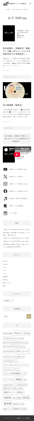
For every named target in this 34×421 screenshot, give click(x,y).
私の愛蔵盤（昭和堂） (13, 105)
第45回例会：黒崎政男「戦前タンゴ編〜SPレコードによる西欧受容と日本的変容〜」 (16, 51)
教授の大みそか (7, 388)
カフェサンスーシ (12, 365)
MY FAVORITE (9, 351)
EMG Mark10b (6, 346)
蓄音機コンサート (7, 409)
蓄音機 (7, 403)
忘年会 (25, 385)
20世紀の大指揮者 (7, 333)
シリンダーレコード (9, 369)
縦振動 (19, 398)
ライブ (5, 270)
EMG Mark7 (6, 343)
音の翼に (24, 409)
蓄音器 (26, 397)
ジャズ (17, 369)
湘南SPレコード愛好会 (13, 392)
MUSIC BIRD (22, 346)
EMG (22, 338)
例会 (19, 379)
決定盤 (20, 388)
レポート (5, 273)
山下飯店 (5, 385)
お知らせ (5, 264)
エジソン (15, 360)
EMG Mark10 (25, 343)
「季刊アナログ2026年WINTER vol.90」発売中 (16, 241)
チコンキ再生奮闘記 (12, 373)
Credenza (7, 338)
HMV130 (14, 346)
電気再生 (17, 409)
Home (8, 9)
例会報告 (13, 44)
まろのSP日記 (7, 360)
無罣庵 (7, 397)
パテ (24, 373)
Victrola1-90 (6, 357)
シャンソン (26, 365)
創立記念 (5, 279)
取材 (25, 380)
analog (27, 333)
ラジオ (12, 380)
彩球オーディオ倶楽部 (15, 385)
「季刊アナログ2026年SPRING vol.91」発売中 (16, 238)
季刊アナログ (6, 283)
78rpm (17, 333)
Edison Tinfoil (16, 338)
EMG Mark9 (16, 343)
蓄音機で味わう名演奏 (18, 404)
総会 (4, 286)
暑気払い (16, 388)
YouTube (6, 44)
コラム (5, 267)
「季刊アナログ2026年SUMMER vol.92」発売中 (16, 229)
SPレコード (23, 351)
